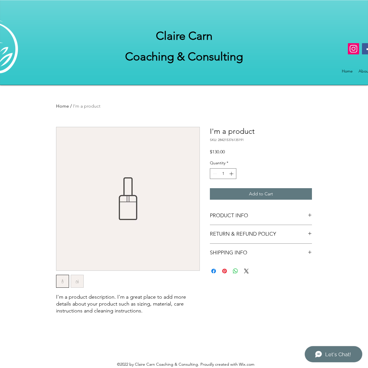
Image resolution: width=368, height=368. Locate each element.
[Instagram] (353, 48)
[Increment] (231, 174)
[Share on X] (246, 271)
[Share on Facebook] (213, 271)
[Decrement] (214, 174)
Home (62, 106)
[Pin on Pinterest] (224, 271)
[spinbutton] (223, 174)
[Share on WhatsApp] (235, 271)
